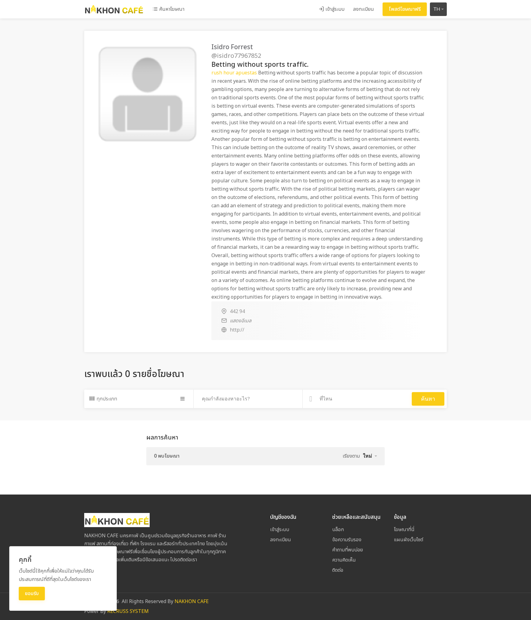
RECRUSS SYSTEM (128, 611)
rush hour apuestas (234, 73)
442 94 (237, 311)
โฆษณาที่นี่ (404, 529)
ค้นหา (428, 399)
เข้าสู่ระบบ (334, 9)
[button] (370, 456)
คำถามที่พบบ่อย (347, 550)
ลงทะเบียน (363, 9)
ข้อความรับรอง (346, 539)
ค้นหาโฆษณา (171, 9)
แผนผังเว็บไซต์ (408, 539)
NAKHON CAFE (192, 601)
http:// (237, 330)
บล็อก (338, 529)
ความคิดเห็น (344, 560)
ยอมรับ (32, 593)
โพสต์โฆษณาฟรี (405, 9)
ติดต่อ (337, 570)
